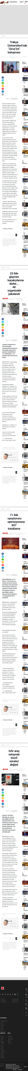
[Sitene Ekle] (18, 994)
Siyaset (2, 1024)
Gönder (16, 234)
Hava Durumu (2, 1037)
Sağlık (2, 1028)
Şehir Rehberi (2, 1054)
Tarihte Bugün (2, 1049)
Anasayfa (3, 36)
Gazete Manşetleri (3, 1057)
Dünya (2, 1027)
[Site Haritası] (16, 994)
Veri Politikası (3, 1002)
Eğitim (2, 1030)
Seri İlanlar (3, 1052)
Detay (15, 1069)
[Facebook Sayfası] (1, 994)
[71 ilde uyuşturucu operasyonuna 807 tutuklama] (10, 543)
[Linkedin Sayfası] (11, 994)
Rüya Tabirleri (9, 1041)
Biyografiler (10, 1039)
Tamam (20, 1069)
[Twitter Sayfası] (4, 994)
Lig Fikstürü (2, 1046)
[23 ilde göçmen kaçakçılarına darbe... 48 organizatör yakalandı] (10, 308)
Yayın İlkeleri (3, 1000)
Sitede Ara (10, 1036)
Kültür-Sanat (3, 1031)
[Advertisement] (14, 20)
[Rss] (13, 994)
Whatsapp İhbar (15, 1000)
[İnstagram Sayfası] (6, 994)
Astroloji (9, 1043)
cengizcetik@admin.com (11, 457)
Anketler (10, 1037)
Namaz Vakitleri (2, 1042)
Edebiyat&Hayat (13, 2)
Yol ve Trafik (2, 1039)
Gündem (8, 267)
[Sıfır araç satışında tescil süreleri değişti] (10, 779)
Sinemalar (3, 1050)
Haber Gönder (15, 1002)
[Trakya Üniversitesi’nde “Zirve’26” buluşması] (10, 67)
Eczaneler (3, 1044)
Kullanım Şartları (15, 999)
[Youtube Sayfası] (8, 994)
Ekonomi (2, 1025)
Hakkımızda (3, 999)
